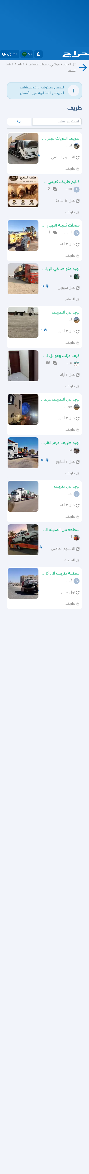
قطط (20, 65)
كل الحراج (69, 65)
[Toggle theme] (38, 54)
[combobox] (57, 122)
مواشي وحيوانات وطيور (44, 65)
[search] (19, 122)
